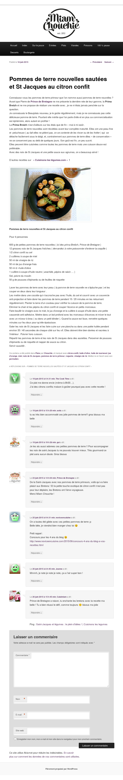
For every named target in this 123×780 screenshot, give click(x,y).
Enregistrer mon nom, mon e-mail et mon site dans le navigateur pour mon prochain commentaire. (59, 739)
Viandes (75, 45)
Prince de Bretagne (65, 477)
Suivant (109, 62)
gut (58, 442)
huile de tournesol (99, 353)
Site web (20, 730)
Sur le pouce (38, 45)
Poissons (88, 45)
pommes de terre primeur (53, 356)
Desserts (14, 52)
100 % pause (103, 45)
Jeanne (59, 568)
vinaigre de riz (80, 356)
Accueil (13, 45)
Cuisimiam (62, 596)
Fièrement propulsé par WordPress (61, 768)
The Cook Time (62, 378)
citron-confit (72, 353)
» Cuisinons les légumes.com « (50, 160)
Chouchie (48, 353)
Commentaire (22, 655)
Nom (20, 699)
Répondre (36, 394)
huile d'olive (84, 353)
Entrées (52, 45)
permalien (13, 358)
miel (20, 356)
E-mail (20, 714)
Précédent (96, 62)
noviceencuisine (63, 517)
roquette (69, 356)
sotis (59, 410)
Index (24, 45)
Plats (63, 45)
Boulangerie (29, 52)
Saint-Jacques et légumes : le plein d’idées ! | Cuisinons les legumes (71, 624)
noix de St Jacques (31, 356)
